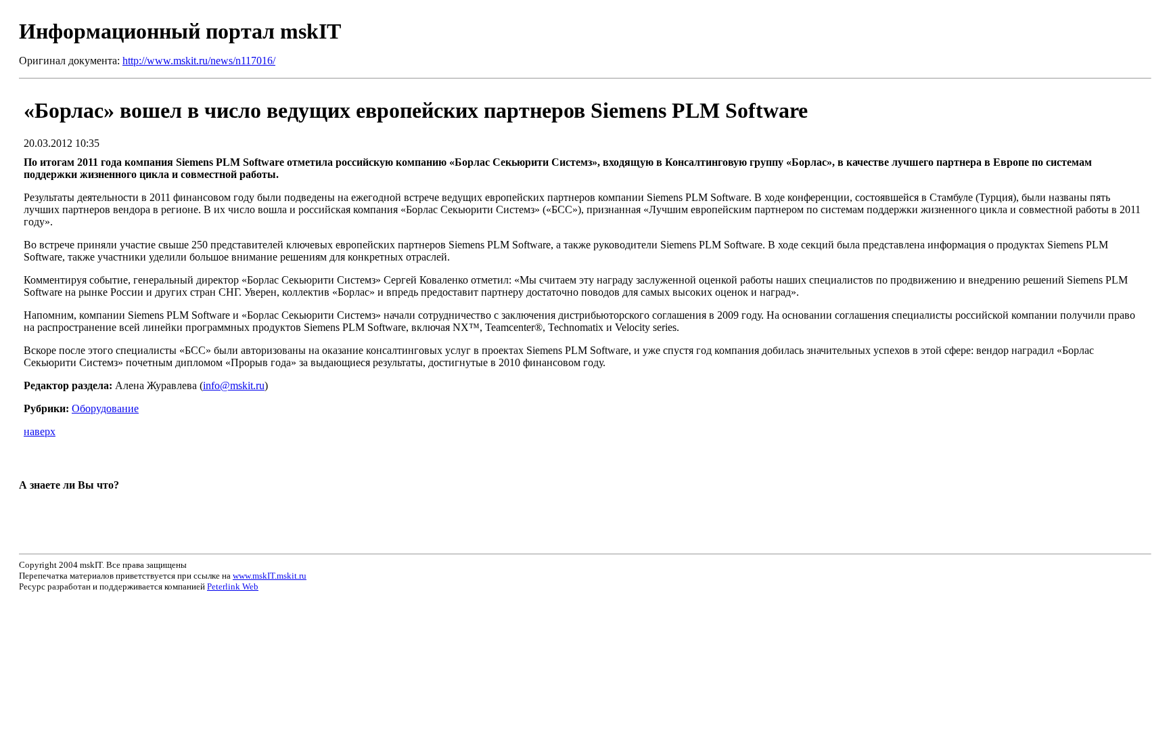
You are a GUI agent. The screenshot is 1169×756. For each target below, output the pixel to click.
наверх (39, 431)
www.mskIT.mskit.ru (269, 576)
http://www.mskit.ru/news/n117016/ (198, 60)
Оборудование (105, 408)
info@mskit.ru (234, 385)
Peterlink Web (232, 586)
